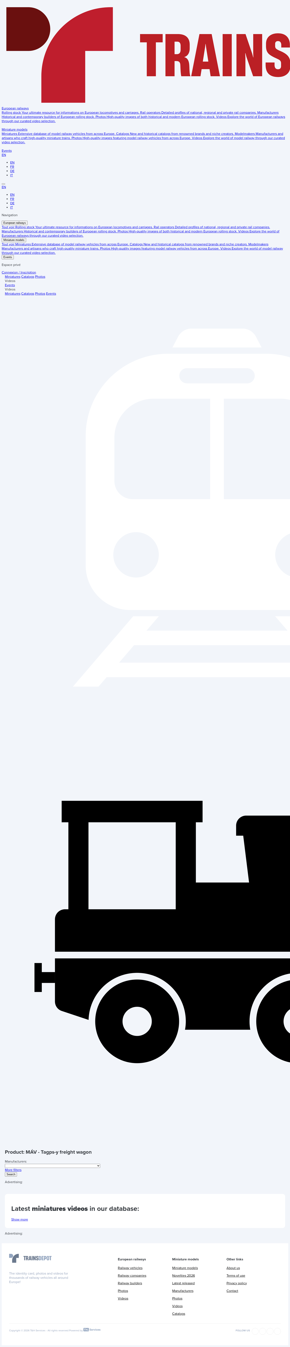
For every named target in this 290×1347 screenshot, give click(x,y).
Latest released (183, 1283)
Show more (19, 1219)
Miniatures (12, 277)
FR (12, 167)
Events (7, 151)
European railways (15, 108)
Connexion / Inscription (19, 272)
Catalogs (27, 277)
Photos (40, 277)
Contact (232, 1291)
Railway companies (132, 1276)
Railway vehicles (130, 1268)
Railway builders (130, 1283)
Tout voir (8, 227)
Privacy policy (237, 1283)
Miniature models (14, 129)
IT (11, 175)
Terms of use (236, 1276)
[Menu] (3, 184)
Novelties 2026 (183, 1276)
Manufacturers (182, 1291)
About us (233, 1268)
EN (4, 155)
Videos (123, 1298)
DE (12, 171)
